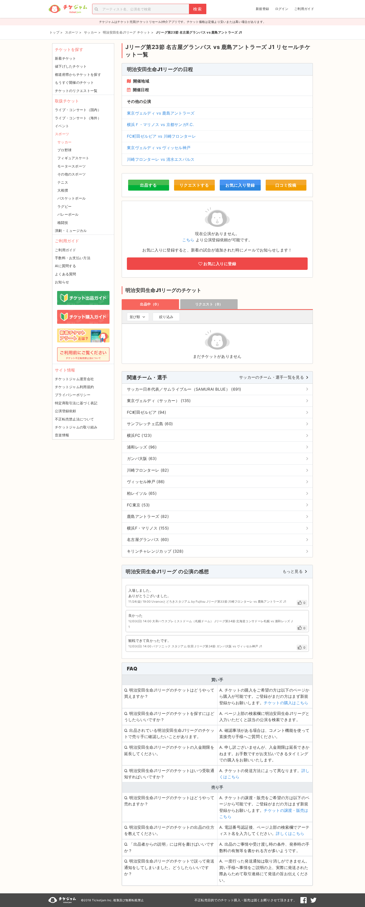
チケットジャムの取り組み (76, 427)
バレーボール (68, 214)
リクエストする (194, 185)
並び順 (135, 317)
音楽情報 (62, 435)
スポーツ (62, 134)
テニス (62, 182)
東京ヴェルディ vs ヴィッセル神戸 (158, 147)
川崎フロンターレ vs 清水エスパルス (161, 159)
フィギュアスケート (73, 158)
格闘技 (62, 222)
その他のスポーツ (71, 174)
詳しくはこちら (290, 833)
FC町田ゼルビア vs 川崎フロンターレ (161, 136)
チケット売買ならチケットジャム (67, 9)
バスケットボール (71, 198)
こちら (188, 239)
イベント (62, 126)
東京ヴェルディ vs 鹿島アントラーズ (161, 113)
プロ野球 (64, 150)
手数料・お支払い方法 (72, 258)
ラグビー (64, 206)
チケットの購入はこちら (286, 702)
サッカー (64, 142)
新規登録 (262, 9)
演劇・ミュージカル (71, 230)
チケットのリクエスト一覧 (76, 90)
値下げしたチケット (71, 66)
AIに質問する (65, 266)
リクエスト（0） (209, 304)
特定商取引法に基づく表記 (76, 403)
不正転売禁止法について (74, 419)
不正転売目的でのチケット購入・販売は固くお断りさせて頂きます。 (245, 900)
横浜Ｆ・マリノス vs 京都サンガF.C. (160, 124)
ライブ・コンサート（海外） (78, 118)
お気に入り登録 (240, 185)
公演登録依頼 (65, 411)
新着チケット (65, 58)
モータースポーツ (71, 166)
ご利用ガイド (304, 9)
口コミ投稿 (285, 185)
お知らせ (62, 282)
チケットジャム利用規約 (74, 387)
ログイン (281, 9)
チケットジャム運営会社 (74, 379)
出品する (148, 185)
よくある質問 (65, 274)
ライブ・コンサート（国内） (78, 110)
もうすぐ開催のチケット (74, 82)
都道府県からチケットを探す (78, 74)
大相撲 (62, 190)
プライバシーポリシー (72, 395)
